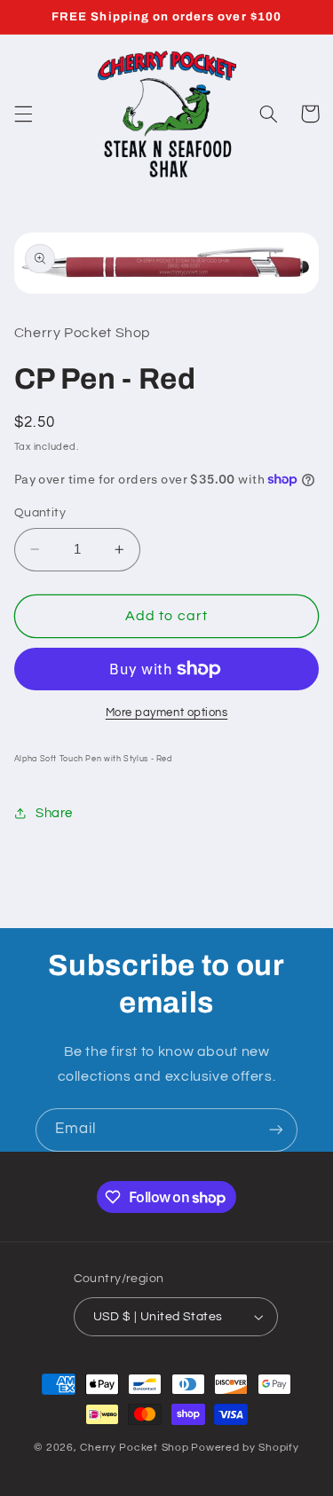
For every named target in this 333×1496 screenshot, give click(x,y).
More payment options (167, 713)
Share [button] (54, 813)
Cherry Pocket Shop (134, 1448)
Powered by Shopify (244, 1448)
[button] (23, 113)
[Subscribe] (276, 1130)
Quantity (40, 513)
